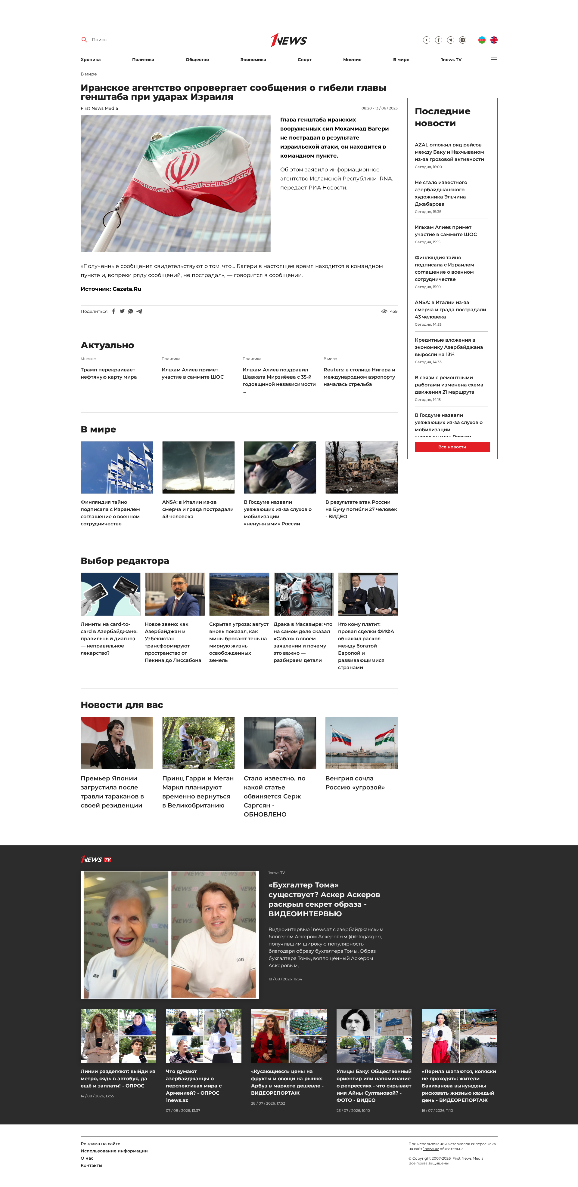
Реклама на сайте (100, 1144)
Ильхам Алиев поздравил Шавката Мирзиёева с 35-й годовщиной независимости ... (279, 380)
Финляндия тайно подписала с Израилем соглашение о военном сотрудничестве (110, 513)
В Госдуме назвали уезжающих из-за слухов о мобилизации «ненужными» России (278, 513)
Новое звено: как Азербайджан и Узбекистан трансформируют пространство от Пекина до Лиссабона (173, 642)
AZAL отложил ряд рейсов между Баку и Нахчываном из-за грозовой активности (449, 152)
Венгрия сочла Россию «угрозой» (355, 783)
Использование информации (114, 1151)
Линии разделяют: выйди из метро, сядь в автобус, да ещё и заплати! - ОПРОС (118, 1079)
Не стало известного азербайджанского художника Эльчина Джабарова (441, 193)
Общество (197, 59)
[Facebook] (114, 311)
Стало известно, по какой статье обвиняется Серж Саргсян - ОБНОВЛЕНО (275, 796)
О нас (87, 1158)
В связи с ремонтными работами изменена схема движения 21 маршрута (449, 385)
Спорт (305, 59)
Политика (143, 59)
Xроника (91, 59)
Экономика (253, 59)
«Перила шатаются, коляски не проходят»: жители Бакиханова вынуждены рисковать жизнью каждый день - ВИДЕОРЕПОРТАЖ (459, 1086)
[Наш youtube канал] (426, 40)
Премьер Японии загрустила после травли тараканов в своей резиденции (112, 792)
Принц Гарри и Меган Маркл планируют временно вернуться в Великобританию (198, 792)
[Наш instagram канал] (462, 40)
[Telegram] (139, 311)
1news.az (431, 1148)
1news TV (451, 59)
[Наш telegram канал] (450, 40)
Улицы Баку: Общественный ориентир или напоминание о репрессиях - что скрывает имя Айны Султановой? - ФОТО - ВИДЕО (374, 1086)
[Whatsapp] (131, 311)
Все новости (452, 447)
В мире (401, 59)
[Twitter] (122, 311)
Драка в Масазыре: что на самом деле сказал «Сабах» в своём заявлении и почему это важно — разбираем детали (303, 642)
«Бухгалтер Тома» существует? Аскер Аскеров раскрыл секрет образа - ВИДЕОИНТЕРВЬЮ (324, 899)
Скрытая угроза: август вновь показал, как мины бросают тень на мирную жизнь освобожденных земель (239, 642)
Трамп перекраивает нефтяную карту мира (109, 373)
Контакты (91, 1165)
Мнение (352, 59)
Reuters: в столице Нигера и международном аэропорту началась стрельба (359, 377)
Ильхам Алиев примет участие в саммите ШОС (193, 373)
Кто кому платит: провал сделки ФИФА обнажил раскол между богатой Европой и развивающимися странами (366, 645)
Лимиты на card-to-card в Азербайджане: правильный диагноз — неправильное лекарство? (109, 638)
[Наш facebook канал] (438, 40)
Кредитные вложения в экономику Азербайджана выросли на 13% (449, 347)
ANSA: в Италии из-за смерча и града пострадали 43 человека (198, 509)
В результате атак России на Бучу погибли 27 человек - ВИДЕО (361, 509)
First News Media (99, 108)
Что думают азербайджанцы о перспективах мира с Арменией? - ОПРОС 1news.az (194, 1086)
